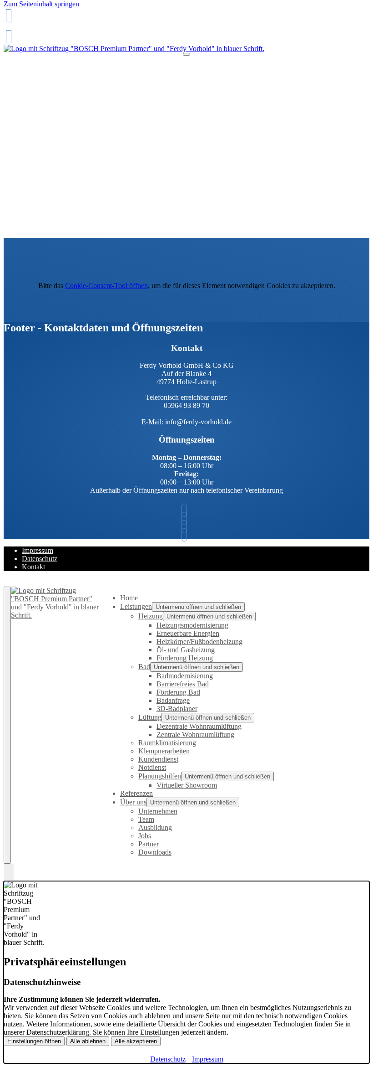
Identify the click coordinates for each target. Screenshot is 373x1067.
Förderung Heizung (184, 658)
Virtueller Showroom (186, 785)
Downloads (154, 852)
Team (146, 819)
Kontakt (33, 567)
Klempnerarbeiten (164, 751)
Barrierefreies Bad (182, 684)
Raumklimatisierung (167, 743)
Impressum (37, 550)
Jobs (144, 836)
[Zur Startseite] (134, 48)
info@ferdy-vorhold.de (198, 422)
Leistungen (136, 606)
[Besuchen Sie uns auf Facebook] (186, 527)
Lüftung (149, 717)
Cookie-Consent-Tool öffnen (106, 285)
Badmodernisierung (184, 676)
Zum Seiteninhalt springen (41, 4)
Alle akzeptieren (136, 1041)
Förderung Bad (178, 692)
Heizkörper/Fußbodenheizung (199, 641)
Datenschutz (39, 558)
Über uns (133, 802)
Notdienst (152, 767)
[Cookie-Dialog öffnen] (9, 872)
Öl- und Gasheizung (185, 650)
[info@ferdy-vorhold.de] (9, 37)
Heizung (150, 616)
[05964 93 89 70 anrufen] (9, 16)
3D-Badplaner (176, 708)
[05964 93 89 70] (186, 510)
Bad (144, 666)
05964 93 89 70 (27, 29)
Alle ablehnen (88, 1041)
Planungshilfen (159, 776)
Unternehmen (157, 811)
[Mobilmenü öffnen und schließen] (186, 54)
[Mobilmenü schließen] (7, 725)
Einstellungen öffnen (34, 1041)
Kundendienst (158, 759)
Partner (148, 844)
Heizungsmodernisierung (192, 625)
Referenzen (136, 793)
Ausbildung (155, 827)
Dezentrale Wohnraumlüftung (199, 726)
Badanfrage (173, 700)
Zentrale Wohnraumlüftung (195, 734)
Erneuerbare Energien (187, 633)
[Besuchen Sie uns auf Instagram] (186, 535)
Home (129, 598)
